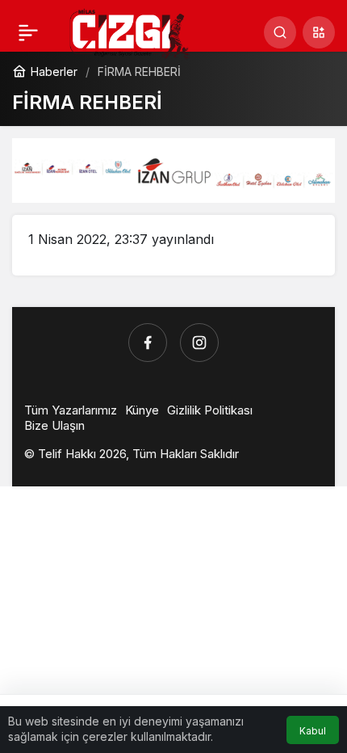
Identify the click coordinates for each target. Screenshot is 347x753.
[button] (319, 32)
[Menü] (28, 32)
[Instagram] (199, 342)
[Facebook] (147, 342)
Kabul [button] (312, 731)
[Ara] (280, 32)
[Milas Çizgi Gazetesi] (130, 33)
